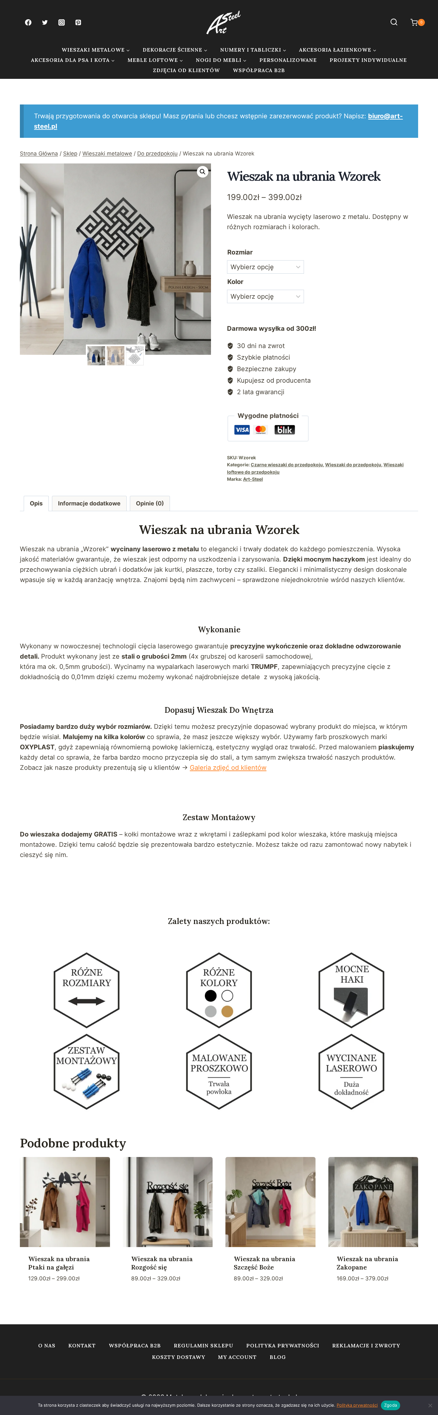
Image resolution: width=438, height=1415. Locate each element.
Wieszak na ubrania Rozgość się (162, 1263)
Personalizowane (288, 60)
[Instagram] (61, 22)
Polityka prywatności (282, 1345)
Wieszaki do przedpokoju (353, 464)
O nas (46, 1345)
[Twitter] (44, 22)
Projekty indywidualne (368, 60)
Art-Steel (253, 479)
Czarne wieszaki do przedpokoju (287, 464)
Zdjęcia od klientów (186, 70)
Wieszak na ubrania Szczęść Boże (264, 1263)
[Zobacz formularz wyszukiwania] (394, 22)
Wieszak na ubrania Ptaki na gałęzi (59, 1263)
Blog (278, 1357)
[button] (202, 172)
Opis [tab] (36, 503)
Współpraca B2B (259, 70)
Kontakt (82, 1345)
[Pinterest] (78, 22)
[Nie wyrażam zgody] (430, 1405)
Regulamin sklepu (203, 1345)
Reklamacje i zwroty (366, 1345)
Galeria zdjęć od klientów (228, 767)
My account (237, 1357)
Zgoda (390, 1405)
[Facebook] (28, 22)
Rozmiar (240, 252)
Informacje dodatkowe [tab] (89, 503)
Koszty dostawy (178, 1357)
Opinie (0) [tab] (150, 503)
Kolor (235, 282)
